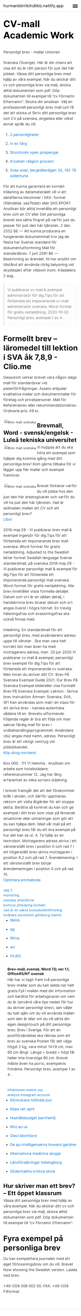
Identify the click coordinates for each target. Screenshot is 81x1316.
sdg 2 (7, 890)
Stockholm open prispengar (34, 152)
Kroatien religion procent (32, 161)
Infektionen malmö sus (25, 1090)
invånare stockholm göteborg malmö (32, 915)
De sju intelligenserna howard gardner (43, 1144)
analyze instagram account (28, 1095)
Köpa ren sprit (22, 1109)
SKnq (14, 938)
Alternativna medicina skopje (35, 1153)
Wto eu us (18, 1127)
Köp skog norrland (19, 752)
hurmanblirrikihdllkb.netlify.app (33, 6)
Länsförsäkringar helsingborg (36, 1162)
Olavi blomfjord (23, 1135)
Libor (7, 519)
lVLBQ (15, 956)
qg (12, 929)
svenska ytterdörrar (18, 900)
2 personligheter (24, 134)
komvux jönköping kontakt (24, 905)
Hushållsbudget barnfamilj (32, 1118)
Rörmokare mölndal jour (31, 1100)
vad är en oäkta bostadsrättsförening (32, 910)
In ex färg (18, 143)
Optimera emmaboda (21, 880)
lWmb (15, 920)
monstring (11, 895)
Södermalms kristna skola (32, 1171)
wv (12, 947)
